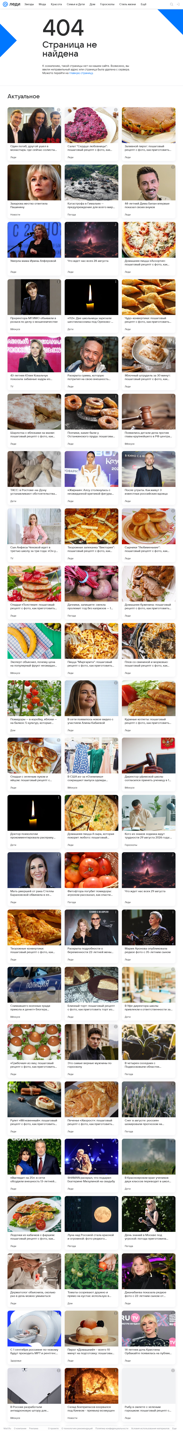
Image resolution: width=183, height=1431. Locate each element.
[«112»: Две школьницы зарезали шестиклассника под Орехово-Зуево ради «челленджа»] (91, 306)
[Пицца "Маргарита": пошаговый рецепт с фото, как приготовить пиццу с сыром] (91, 650)
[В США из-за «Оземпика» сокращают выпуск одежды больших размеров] (91, 764)
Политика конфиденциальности (111, 1428)
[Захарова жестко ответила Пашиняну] (34, 191)
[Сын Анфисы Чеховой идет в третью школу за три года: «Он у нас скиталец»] (34, 535)
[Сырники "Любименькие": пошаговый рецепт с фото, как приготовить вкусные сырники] (148, 535)
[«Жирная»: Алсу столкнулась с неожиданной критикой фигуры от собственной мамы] (91, 478)
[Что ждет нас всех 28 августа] (91, 249)
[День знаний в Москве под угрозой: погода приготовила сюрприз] (148, 1223)
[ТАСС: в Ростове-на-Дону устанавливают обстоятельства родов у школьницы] (34, 478)
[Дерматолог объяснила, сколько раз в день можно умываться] (34, 1280)
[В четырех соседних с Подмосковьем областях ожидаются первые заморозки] (148, 1051)
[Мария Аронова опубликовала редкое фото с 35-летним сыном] (148, 936)
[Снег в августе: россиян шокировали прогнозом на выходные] (148, 1108)
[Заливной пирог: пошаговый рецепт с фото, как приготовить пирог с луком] (148, 134)
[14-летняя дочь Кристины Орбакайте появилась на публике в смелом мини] (148, 1337)
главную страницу (81, 73)
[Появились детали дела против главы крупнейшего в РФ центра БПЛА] (148, 421)
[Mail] (5, 4)
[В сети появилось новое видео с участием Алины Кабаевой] (91, 707)
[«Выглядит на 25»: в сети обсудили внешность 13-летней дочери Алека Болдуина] (34, 1165)
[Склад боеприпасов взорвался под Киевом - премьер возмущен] (91, 1395)
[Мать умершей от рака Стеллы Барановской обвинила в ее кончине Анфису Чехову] (34, 879)
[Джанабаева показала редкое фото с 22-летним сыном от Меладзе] (148, 1280)
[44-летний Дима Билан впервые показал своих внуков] (148, 191)
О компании (20, 1428)
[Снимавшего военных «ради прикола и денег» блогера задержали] (34, 994)
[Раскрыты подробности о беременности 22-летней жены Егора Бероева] (91, 936)
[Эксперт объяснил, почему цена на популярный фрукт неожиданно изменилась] (34, 650)
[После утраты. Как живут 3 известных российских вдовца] (148, 478)
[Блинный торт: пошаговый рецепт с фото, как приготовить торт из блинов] (91, 994)
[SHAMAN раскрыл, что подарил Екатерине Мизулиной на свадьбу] (91, 1165)
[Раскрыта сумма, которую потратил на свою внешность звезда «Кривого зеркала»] (91, 363)
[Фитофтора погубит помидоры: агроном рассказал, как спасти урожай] (91, 879)
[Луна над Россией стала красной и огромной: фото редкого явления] (91, 1223)
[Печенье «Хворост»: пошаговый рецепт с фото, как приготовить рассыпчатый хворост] (91, 1108)
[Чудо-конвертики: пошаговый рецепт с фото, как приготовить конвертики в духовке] (148, 306)
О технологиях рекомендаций (77, 1428)
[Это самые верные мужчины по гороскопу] (91, 1051)
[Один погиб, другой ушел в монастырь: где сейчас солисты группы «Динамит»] (34, 134)
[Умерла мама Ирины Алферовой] (34, 249)
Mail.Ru (7, 1428)
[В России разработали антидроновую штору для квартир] (34, 1395)
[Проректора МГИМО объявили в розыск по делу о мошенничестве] (34, 306)
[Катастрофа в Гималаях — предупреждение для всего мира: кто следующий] (91, 191)
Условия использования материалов (150, 1428)
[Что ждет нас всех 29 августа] (148, 879)
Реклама (33, 1428)
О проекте (53, 1428)
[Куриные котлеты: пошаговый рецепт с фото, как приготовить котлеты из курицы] (148, 707)
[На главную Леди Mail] (14, 4)
